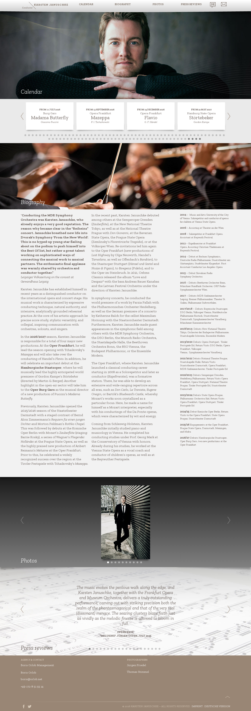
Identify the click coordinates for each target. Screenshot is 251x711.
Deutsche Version (217, 706)
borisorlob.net (31, 679)
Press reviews (191, 4)
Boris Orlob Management (37, 665)
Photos (158, 4)
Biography (123, 4)
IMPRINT (197, 706)
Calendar (86, 4)
